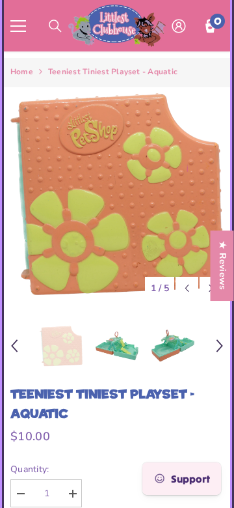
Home (21, 71)
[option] (117, 194)
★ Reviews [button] (222, 265)
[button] (187, 288)
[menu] (18, 26)
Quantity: (29, 469)
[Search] (55, 26)
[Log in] (178, 26)
